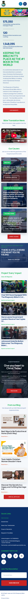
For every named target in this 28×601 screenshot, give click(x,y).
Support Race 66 (11, 177)
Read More (5, 436)
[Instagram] (3, 562)
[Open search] (20, 4)
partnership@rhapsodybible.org (17, 545)
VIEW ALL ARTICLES (14, 497)
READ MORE (14, 391)
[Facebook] (9, 556)
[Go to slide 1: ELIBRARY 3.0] (12, 15)
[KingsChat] (3, 556)
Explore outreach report (8, 300)
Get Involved (4, 518)
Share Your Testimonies (8, 525)
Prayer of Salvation (6, 529)
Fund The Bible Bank (12, 229)
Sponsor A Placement (12, 203)
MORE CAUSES (14, 236)
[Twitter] (15, 556)
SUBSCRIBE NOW (14, 583)
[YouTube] (21, 556)
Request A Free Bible (7, 533)
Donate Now (4, 521)
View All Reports (6, 277)
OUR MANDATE (14, 110)
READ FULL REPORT (14, 259)
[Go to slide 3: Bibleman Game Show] (15, 15)
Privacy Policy (5, 598)
